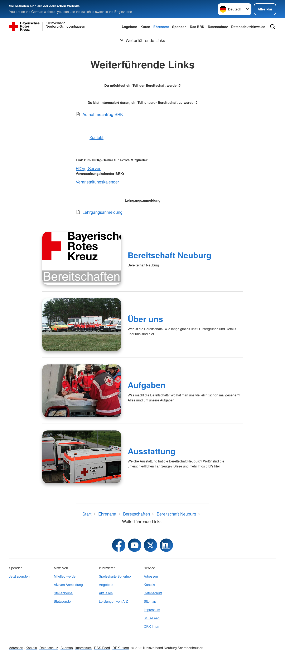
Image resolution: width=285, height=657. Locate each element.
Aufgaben (146, 385)
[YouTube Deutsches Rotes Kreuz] (134, 545)
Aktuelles (106, 593)
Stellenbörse (63, 593)
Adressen (151, 576)
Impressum (152, 609)
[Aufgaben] (81, 390)
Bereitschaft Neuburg (169, 255)
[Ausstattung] (81, 456)
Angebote (129, 26)
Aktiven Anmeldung (68, 584)
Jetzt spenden (19, 576)
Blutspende (62, 601)
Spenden (179, 26)
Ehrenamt (161, 26)
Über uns (145, 319)
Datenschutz (218, 26)
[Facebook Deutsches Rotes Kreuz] (118, 545)
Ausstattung (151, 451)
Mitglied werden (65, 576)
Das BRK (197, 26)
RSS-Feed (152, 618)
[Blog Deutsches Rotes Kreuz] (166, 545)
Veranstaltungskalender (97, 182)
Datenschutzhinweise (248, 26)
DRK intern (152, 626)
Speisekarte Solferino (115, 576)
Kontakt (96, 137)
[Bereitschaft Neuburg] (81, 258)
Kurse (145, 26)
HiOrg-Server (88, 168)
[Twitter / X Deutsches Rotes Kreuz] (150, 545)
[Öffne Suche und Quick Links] (272, 26)
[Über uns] (81, 324)
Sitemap (150, 601)
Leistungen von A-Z (113, 601)
